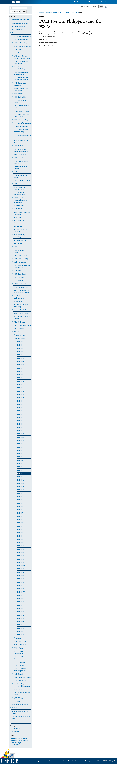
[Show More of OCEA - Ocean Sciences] (13, 313)
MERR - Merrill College (21, 287)
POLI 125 (20, 411)
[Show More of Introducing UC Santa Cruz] (11, 23)
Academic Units (17, 30)
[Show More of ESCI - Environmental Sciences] (13, 166)
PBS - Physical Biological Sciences (22, 318)
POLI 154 (20, 473)
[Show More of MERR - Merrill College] (13, 287)
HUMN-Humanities (20, 240)
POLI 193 (20, 605)
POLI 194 (20, 608)
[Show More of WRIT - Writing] (13, 698)
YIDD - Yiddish (18, 701)
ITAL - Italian (18, 243)
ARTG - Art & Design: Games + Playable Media (22, 57)
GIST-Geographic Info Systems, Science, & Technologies (20, 200)
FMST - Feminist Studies (22, 180)
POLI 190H (20, 559)
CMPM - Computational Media (21, 107)
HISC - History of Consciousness (19, 222)
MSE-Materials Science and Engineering (21, 297)
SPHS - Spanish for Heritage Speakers (20, 670)
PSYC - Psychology (20, 645)
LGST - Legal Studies (20, 274)
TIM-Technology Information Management (22, 685)
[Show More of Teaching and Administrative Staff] (11, 716)
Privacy (87, 761)
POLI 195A (20, 615)
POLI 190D (20, 549)
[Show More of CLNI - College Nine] (13, 97)
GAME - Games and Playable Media (20, 188)
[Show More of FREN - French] (13, 183)
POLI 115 (20, 384)
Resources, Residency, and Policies (20, 712)
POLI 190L (20, 562)
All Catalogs (15, 732)
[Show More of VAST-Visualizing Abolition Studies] (13, 692)
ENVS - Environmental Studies (21, 162)
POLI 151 (20, 467)
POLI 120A (20, 391)
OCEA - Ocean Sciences (21, 313)
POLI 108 (20, 375)
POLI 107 (20, 371)
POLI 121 (20, 401)
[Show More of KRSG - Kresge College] (13, 258)
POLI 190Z (20, 602)
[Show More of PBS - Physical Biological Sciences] (13, 316)
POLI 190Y (20, 599)
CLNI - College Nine (20, 97)
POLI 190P (20, 575)
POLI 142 (20, 447)
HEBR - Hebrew (19, 217)
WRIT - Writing (18, 698)
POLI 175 (20, 519)
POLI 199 (20, 631)
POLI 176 (20, 523)
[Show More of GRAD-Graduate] (13, 205)
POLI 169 (20, 510)
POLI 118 (20, 388)
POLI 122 (20, 404)
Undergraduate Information (20, 704)
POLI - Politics (18, 332)
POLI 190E (20, 552)
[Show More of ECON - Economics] (13, 154)
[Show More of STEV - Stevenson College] (13, 677)
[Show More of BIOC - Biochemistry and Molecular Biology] (13, 66)
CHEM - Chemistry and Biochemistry (21, 89)
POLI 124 (20, 408)
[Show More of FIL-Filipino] (13, 172)
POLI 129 (20, 421)
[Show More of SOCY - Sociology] (13, 662)
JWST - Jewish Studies (21, 255)
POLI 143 (20, 450)
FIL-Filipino (17, 172)
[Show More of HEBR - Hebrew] (13, 217)
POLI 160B (20, 483)
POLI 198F (20, 628)
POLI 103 (20, 351)
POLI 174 (20, 516)
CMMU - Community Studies (20, 101)
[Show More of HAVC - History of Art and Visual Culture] (13, 212)
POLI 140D (20, 437)
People (84, 2)
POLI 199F (20, 635)
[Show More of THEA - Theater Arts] (13, 680)
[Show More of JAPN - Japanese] (13, 246)
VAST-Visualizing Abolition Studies (22, 694)
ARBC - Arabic (18, 49)
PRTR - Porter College (21, 641)
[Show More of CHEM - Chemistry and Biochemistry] (13, 88)
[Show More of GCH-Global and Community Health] (13, 192)
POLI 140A (20, 431)
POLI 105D (20, 365)
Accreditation (96, 761)
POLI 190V (20, 589)
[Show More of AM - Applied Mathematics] (13, 36)
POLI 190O (20, 572)
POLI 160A (20, 480)
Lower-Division (20, 335)
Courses (14, 33)
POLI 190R (20, 579)
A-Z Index (104, 2)
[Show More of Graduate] (14, 638)
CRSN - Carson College (21, 120)
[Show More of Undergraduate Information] (11, 704)
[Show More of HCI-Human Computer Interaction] (13, 229)
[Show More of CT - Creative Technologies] (13, 123)
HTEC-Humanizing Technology (19, 236)
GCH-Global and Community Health (19, 194)
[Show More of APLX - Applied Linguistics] (13, 46)
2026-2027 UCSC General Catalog (48, 12)
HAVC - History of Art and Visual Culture (22, 213)
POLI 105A (20, 355)
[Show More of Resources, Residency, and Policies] (11, 711)
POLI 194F (20, 612)
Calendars (91, 2)
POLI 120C (20, 398)
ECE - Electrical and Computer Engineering (21, 150)
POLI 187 (20, 536)
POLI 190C (20, 546)
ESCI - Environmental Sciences (20, 168)
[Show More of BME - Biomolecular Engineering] (13, 83)
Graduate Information (18, 708)
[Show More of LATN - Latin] (13, 270)
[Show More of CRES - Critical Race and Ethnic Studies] (13, 114)
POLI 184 (20, 529)
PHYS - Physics (19, 328)
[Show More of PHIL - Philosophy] (13, 322)
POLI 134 (20, 427)
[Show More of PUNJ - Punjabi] (13, 648)
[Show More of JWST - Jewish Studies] (13, 255)
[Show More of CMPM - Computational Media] (13, 105)
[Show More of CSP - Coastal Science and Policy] (13, 135)
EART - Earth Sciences (21, 146)
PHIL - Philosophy (19, 322)
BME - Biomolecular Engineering (20, 84)
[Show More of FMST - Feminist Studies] (13, 180)
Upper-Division (20, 338)
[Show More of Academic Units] (11, 29)
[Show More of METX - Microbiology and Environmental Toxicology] (13, 290)
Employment (79, 761)
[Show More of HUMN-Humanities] (13, 240)
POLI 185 (20, 533)
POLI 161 (20, 493)
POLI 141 (20, 444)
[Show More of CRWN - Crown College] (13, 126)
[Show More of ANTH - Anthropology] (13, 42)
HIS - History (18, 226)
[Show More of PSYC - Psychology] (13, 644)
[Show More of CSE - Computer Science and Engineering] (13, 129)
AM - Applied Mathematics (22, 36)
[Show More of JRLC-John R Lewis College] (13, 250)
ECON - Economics (20, 154)
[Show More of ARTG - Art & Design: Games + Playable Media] (13, 56)
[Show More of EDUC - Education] (13, 157)
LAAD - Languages (20, 262)
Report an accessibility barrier (46, 761)
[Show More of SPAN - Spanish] (13, 665)
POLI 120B (20, 394)
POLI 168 (20, 506)
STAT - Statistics (19, 674)
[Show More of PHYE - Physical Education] (13, 325)
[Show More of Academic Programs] (11, 26)
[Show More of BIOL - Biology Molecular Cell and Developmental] (13, 77)
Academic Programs (18, 26)
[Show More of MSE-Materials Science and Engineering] (13, 296)
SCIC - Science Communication (18, 652)
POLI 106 (20, 368)
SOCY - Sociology (19, 662)
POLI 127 (20, 414)
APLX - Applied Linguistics (22, 46)
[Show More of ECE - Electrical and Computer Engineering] (13, 149)
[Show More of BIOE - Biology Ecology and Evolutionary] (13, 72)
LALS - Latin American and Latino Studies (22, 266)
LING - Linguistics (19, 277)
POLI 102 (20, 348)
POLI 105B (20, 358)
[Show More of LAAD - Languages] (13, 262)
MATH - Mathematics (20, 284)
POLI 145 (20, 457)
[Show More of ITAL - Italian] (13, 243)
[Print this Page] (106, 7)
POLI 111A (20, 381)
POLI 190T (20, 585)
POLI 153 (20, 470)
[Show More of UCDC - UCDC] (13, 689)
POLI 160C (20, 487)
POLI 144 (20, 454)
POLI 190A (20, 542)
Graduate (18, 638)
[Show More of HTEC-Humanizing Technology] (13, 234)
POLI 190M (21, 566)
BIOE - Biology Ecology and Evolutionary (21, 73)
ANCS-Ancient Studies (21, 39)
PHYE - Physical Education (22, 325)
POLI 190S (20, 582)
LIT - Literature (18, 281)
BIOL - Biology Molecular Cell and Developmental (22, 79)
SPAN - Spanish (19, 665)
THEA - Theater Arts (20, 681)
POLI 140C (20, 434)
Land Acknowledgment (65, 761)
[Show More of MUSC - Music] (13, 301)
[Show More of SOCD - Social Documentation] (13, 656)
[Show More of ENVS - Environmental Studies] (13, 161)
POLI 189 (20, 539)
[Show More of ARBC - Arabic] (13, 49)
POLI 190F (20, 556)
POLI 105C (20, 361)
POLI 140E (20, 440)
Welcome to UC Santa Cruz (20, 20)
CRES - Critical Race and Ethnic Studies (21, 115)
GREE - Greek (18, 209)
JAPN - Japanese (19, 247)
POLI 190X (20, 595)
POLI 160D (20, 490)
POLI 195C (20, 622)
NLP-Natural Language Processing (21, 306)
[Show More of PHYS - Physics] (13, 328)
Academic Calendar (18, 722)
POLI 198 (20, 625)
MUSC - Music (18, 301)
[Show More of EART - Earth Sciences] (13, 145)
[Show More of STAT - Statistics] (13, 674)
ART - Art (16, 53)
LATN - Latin (17, 271)
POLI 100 (20, 342)
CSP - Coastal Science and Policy (22, 136)
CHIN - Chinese (18, 94)
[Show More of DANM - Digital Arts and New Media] (13, 140)
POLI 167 (20, 503)
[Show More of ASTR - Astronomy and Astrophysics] (13, 61)
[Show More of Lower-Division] (14, 335)
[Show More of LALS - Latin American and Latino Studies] (13, 265)
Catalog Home (16, 728)
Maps (97, 2)
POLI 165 (20, 496)
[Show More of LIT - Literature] (13, 280)
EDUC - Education (19, 158)
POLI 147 (20, 463)
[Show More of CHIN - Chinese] (13, 93)
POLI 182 (20, 526)
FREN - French (18, 184)
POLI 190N (20, 569)
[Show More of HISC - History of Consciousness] (13, 220)
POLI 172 (20, 513)
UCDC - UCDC (18, 689)
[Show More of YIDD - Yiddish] (13, 701)
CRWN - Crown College (21, 126)
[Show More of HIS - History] (13, 226)
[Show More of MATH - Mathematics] (13, 284)
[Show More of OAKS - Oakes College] (13, 310)
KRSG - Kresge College (21, 259)
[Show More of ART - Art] (13, 52)
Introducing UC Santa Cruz (20, 23)
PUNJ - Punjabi (18, 648)
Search (24, 11)
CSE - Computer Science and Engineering (21, 131)
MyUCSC (76, 2)
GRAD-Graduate (19, 205)
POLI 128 (20, 417)
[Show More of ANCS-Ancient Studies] (13, 39)
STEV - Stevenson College (22, 677)
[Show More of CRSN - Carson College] (13, 119)
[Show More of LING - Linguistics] (13, 277)
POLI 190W (21, 592)
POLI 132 (20, 424)
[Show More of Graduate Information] (11, 708)
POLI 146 (20, 460)
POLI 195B (20, 618)
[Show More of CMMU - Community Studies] (13, 100)
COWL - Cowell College (21, 111)
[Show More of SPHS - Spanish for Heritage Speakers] (13, 668)
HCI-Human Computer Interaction (21, 230)
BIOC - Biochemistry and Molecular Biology (21, 68)
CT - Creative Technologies (22, 123)
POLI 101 (20, 345)
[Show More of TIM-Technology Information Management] (13, 684)
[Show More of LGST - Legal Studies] (13, 274)
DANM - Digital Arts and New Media (21, 141)
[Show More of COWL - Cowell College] (13, 111)
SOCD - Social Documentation (18, 658)
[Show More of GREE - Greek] (13, 208)
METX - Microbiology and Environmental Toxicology (22, 292)
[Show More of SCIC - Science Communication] (13, 651)
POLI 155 (20, 477)
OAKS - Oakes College (21, 310)
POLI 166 (20, 500)
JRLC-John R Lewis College (20, 251)
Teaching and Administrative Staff (21, 718)
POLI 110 (20, 378)
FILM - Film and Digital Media (21, 176)
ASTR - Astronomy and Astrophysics (21, 62)
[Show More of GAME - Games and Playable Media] (13, 187)
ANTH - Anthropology (20, 43)
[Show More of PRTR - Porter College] (13, 641)
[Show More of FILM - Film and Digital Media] (13, 175)
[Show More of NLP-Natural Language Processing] (13, 304)
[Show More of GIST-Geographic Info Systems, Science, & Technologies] (13, 198)
